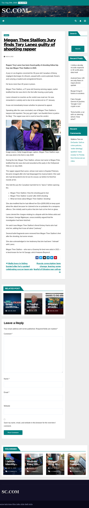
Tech (7, 458)
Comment (8, 334)
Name (7, 379)
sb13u (31, 504)
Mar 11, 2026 (11, 468)
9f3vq (14, 504)
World (6, 35)
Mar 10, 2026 (33, 468)
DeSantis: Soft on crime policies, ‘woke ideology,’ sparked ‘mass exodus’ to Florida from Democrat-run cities (78, 152)
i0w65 (26, 504)
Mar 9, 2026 (76, 468)
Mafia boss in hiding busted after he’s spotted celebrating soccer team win (19, 266)
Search (73, 33)
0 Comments (12, 471)
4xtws (10, 504)
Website (7, 406)
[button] (76, 21)
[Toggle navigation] (85, 21)
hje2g (6, 504)
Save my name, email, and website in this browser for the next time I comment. (30, 424)
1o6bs (18, 504)
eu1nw (2, 504)
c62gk (22, 504)
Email (6, 392)
